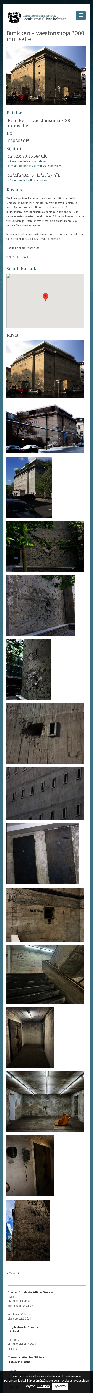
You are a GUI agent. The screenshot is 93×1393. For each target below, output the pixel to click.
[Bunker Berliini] (46, 75)
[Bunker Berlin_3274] (45, 976)
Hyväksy (60, 1386)
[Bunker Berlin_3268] (28, 671)
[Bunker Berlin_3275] (30, 1039)
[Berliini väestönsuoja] (45, 429)
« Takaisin (13, 1273)
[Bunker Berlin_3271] (45, 795)
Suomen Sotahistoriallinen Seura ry (31, 1292)
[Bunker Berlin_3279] (28, 1231)
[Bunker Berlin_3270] (45, 735)
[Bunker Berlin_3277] (30, 1167)
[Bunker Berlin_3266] (40, 607)
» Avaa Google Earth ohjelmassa (28, 180)
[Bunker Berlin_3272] (42, 855)
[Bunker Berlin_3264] (45, 548)
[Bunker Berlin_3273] (45, 916)
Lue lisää (43, 1386)
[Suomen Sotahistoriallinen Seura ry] (37, 16)
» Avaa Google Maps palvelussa (27, 161)
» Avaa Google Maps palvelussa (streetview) (35, 166)
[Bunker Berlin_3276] (45, 1103)
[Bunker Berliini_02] (29, 489)
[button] (45, 297)
